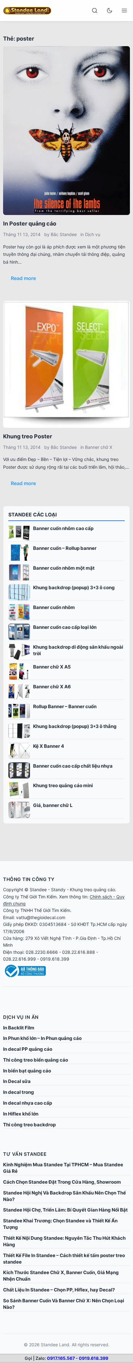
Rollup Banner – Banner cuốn (65, 706)
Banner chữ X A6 (52, 687)
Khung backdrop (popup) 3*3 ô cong (74, 587)
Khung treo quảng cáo (92, 889)
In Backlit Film (18, 1028)
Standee (38, 889)
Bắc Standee (64, 234)
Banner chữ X (98, 447)
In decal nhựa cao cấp (27, 1103)
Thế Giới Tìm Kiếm (38, 896)
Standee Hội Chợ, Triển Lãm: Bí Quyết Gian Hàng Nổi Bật (65, 1210)
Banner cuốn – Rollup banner (65, 548)
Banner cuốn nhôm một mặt (64, 568)
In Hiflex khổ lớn (20, 1114)
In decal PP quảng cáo (27, 1049)
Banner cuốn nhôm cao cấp (63, 528)
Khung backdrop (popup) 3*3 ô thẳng (75, 726)
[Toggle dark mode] (109, 10)
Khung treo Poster (27, 436)
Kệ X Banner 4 (48, 746)
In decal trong (18, 1092)
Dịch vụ (92, 234)
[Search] (94, 10)
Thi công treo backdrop (29, 1125)
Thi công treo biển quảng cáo (35, 1060)
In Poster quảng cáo (29, 223)
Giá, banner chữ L (53, 805)
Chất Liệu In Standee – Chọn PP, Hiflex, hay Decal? (59, 1290)
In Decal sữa (17, 1081)
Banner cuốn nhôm (54, 607)
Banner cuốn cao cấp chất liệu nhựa (73, 766)
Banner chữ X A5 (52, 667)
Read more (23, 278)
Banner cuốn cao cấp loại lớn (65, 627)
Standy (58, 889)
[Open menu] (124, 10)
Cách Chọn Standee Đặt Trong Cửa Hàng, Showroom (62, 1182)
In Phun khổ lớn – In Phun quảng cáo (42, 1038)
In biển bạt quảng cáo (27, 1071)
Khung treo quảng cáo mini (63, 785)
